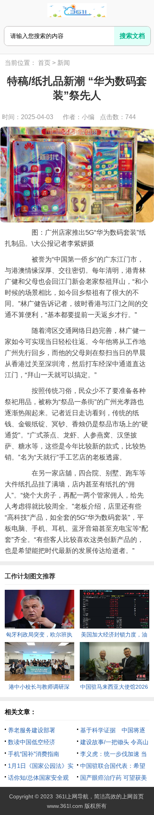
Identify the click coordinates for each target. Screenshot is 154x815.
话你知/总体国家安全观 (38, 777)
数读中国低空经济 (31, 742)
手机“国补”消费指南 (33, 753)
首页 (44, 62)
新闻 (63, 62)
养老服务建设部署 (31, 730)
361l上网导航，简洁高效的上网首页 (100, 796)
